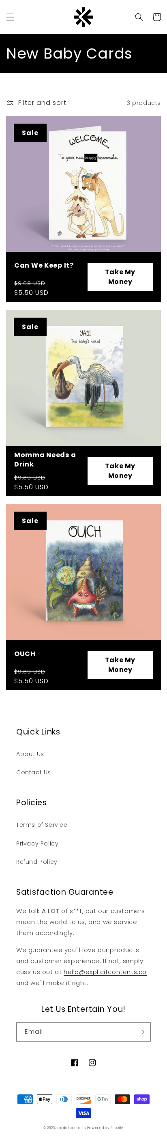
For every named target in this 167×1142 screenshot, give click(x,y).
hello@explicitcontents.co (105, 972)
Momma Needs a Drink (45, 460)
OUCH (25, 653)
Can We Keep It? (44, 265)
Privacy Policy (37, 843)
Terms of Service (42, 825)
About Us (30, 754)
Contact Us (33, 772)
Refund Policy (37, 862)
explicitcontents (71, 1127)
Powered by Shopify (105, 1127)
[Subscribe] (141, 1032)
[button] (10, 17)
